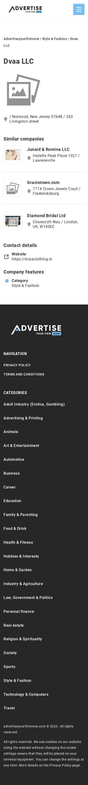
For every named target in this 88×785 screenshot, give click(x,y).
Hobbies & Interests (21, 556)
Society (10, 653)
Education (12, 501)
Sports (9, 666)
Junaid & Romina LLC (48, 149)
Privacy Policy (17, 365)
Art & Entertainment (21, 445)
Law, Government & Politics (28, 597)
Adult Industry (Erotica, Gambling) (34, 404)
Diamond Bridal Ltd (46, 215)
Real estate (14, 625)
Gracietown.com (43, 182)
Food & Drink (15, 528)
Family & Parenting (21, 514)
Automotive (14, 459)
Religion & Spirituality (23, 639)
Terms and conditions (24, 374)
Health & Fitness (18, 542)
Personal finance (19, 611)
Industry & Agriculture (23, 584)
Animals (11, 432)
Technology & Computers (26, 694)
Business (12, 473)
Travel (9, 708)
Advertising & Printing (23, 418)
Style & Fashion (25, 285)
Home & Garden (18, 570)
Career (10, 487)
